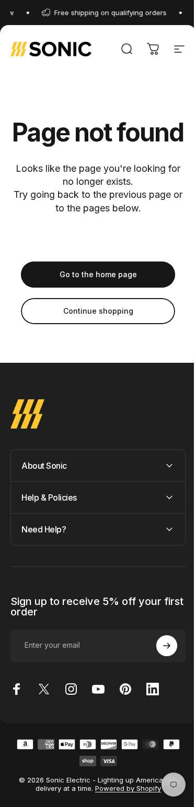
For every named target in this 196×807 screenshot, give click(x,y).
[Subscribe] (158, 670)
